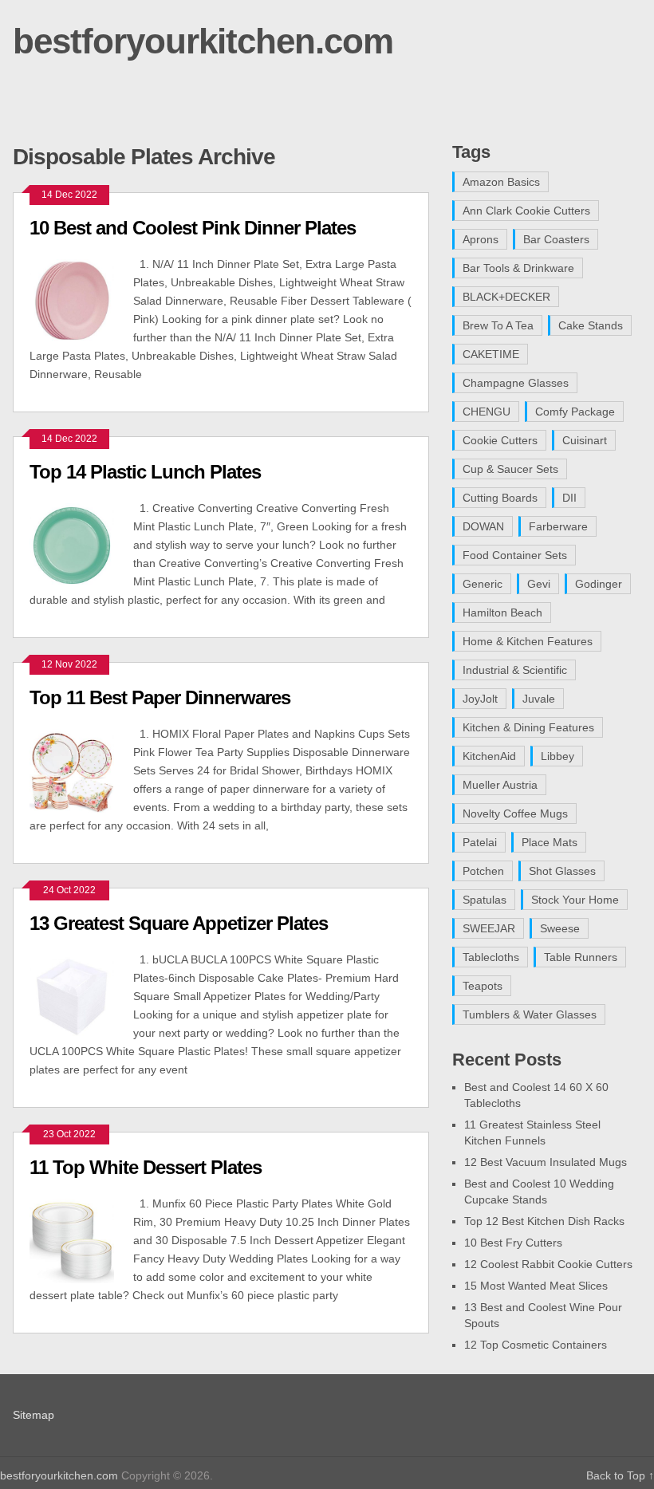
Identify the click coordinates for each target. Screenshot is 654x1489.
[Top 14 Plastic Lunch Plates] (81, 543)
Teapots (482, 985)
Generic (482, 583)
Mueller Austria (500, 784)
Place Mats (549, 842)
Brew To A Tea (498, 325)
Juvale (538, 698)
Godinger (598, 583)
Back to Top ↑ (620, 1475)
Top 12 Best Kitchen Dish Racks (544, 1221)
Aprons (480, 239)
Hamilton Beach (502, 612)
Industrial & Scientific (515, 670)
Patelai (480, 842)
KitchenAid (489, 756)
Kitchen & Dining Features (528, 727)
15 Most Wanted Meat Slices (536, 1285)
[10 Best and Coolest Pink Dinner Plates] (81, 299)
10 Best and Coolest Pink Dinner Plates (193, 227)
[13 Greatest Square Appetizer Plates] (81, 995)
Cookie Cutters (500, 440)
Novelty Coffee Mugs (515, 813)
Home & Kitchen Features (528, 641)
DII (569, 497)
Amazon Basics (501, 181)
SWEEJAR (489, 928)
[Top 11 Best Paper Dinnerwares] (81, 769)
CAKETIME (491, 354)
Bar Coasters (556, 239)
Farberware (558, 526)
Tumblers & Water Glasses (530, 1014)
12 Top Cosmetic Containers (535, 1344)
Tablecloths (491, 957)
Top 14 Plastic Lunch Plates (145, 472)
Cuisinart (584, 440)
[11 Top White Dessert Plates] (81, 1239)
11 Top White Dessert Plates (146, 1167)
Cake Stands (590, 325)
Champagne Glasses (516, 382)
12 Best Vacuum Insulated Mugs (545, 1162)
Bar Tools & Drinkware (518, 268)
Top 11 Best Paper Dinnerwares (160, 697)
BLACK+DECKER (506, 296)
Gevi (538, 583)
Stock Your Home (575, 899)
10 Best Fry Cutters (513, 1242)
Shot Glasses (562, 871)
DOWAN (483, 526)
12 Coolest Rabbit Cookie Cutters (548, 1264)
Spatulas (484, 899)
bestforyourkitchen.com (203, 41)
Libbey (557, 756)
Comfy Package (575, 411)
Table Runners (580, 957)
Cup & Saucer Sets (510, 469)
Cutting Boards (500, 497)
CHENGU (486, 411)
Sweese (560, 928)
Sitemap (33, 1414)
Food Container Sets (515, 555)
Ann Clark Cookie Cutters (526, 210)
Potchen (483, 871)
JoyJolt (480, 698)
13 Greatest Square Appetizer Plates (179, 923)
